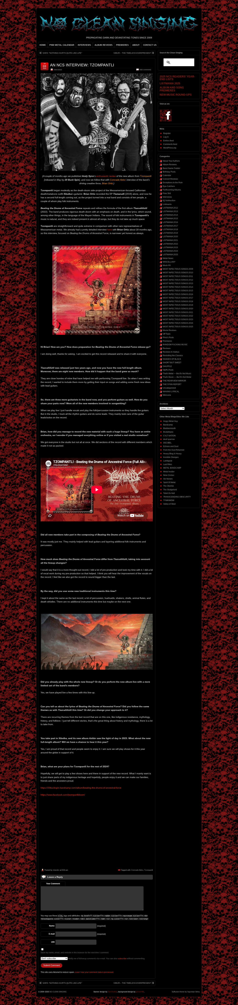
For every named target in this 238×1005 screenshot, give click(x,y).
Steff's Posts (168, 370)
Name (52, 926)
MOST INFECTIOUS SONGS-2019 (178, 305)
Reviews (166, 348)
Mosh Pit (166, 265)
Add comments (145, 70)
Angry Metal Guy (170, 421)
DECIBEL (167, 443)
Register (167, 133)
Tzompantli (148, 870)
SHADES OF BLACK (172, 359)
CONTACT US (150, 45)
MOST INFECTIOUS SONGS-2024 (178, 323)
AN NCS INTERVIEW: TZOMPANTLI (82, 65)
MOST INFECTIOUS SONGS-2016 (178, 294)
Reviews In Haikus (171, 352)
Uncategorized (169, 388)
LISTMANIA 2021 (170, 240)
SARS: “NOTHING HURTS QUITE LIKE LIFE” (62, 53)
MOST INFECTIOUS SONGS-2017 (178, 298)
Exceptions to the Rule (173, 182)
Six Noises (168, 479)
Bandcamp (168, 425)
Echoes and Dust (170, 446)
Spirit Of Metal (169, 482)
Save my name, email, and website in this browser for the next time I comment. (75, 952)
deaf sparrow (169, 439)
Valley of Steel (169, 504)
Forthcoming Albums (172, 190)
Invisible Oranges (171, 457)
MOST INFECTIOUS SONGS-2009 (178, 269)
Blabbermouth (169, 428)
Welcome (167, 395)
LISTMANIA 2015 (170, 218)
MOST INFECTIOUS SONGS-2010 (178, 272)
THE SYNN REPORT (172, 384)
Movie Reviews (169, 330)
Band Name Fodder (171, 168)
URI (53, 942)
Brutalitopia (168, 432)
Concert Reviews (170, 179)
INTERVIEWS (84, 45)
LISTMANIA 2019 (170, 233)
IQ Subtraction (169, 200)
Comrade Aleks (137, 870)
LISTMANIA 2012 (170, 208)
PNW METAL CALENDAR (61, 45)
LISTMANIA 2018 (170, 229)
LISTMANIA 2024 (170, 251)
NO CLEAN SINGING (58, 992)
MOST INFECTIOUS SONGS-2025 (178, 326)
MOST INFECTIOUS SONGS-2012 (178, 280)
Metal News (168, 258)
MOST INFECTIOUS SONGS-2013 (178, 283)
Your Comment (53, 883)
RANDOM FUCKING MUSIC (175, 344)
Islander (56, 870)
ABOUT (136, 45)
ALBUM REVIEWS (104, 45)
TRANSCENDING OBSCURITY (177, 497)
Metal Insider (169, 472)
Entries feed (168, 141)
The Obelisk (168, 486)
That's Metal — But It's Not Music (177, 373)
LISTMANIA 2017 (170, 226)
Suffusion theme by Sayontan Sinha (186, 992)
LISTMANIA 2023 (170, 247)
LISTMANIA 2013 (170, 211)
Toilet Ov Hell (169, 493)
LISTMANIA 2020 (170, 236)
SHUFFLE (167, 366)
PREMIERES (122, 45)
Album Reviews (170, 164)
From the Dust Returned (173, 450)
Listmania (167, 204)
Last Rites (167, 464)
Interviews (58, 70)
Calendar (167, 175)
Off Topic (166, 334)
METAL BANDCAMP (172, 468)
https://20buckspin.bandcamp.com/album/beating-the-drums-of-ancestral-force (81, 787)
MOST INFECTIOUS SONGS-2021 (178, 312)
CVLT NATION (169, 436)
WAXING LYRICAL (171, 391)
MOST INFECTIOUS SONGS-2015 (178, 290)
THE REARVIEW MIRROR (174, 381)
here (109, 229)
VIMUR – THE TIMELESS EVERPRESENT (132, 53)
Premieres (167, 341)
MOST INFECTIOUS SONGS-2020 (178, 308)
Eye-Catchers (169, 186)
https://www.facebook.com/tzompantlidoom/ (63, 794)
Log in (166, 137)
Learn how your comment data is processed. (94, 972)
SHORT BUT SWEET (172, 363)
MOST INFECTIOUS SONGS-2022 (178, 316)
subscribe (122, 958)
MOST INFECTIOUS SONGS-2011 (178, 276)
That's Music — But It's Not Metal (177, 377)
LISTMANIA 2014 (170, 215)
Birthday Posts (169, 172)
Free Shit (167, 193)
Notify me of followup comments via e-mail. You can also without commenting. (106, 958)
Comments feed (170, 144)
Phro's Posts (168, 337)
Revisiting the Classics (173, 355)
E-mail (52, 934)
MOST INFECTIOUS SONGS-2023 (178, 319)
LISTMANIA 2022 (170, 244)
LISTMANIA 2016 (170, 222)
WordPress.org (169, 148)
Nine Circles (168, 475)
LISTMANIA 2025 (170, 254)
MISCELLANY (169, 262)
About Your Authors (171, 161)
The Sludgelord (170, 490)
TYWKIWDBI (168, 500)
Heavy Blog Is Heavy (172, 454)
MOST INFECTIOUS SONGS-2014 (178, 287)
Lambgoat (167, 461)
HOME (43, 45)
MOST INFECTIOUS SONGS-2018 (178, 301)
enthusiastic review (106, 176)
